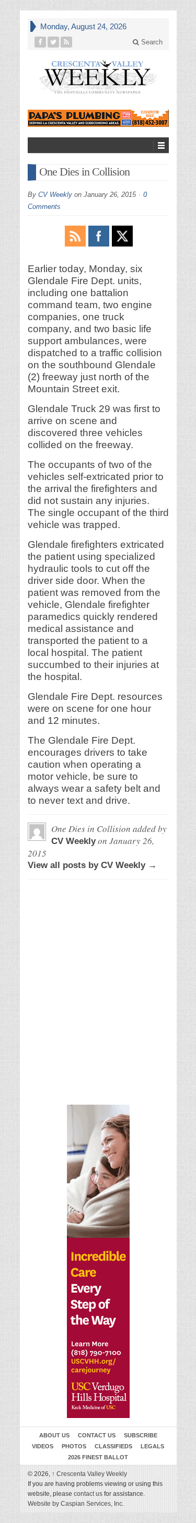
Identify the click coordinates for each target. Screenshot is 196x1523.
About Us (54, 1435)
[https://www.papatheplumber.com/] (98, 118)
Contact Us (97, 1435)
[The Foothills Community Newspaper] (98, 77)
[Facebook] (40, 42)
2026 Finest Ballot (98, 1457)
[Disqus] (98, 934)
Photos (74, 1446)
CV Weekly (55, 194)
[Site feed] (66, 42)
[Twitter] (53, 42)
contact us (88, 1493)
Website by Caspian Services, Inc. (76, 1503)
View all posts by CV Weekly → (92, 865)
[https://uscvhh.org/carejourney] (98, 1261)
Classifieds (113, 1446)
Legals (152, 1446)
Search (151, 42)
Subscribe (140, 1435)
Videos (42, 1446)
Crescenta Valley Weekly (89, 1474)
